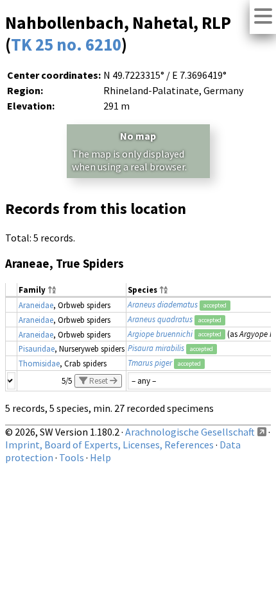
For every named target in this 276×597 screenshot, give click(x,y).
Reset (98, 380)
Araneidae (36, 305)
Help (100, 457)
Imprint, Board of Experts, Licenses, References (109, 444)
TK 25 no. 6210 (66, 44)
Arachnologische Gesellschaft (190, 431)
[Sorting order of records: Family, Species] (51, 290)
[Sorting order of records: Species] (163, 290)
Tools (71, 457)
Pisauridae (37, 348)
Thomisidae (39, 363)
